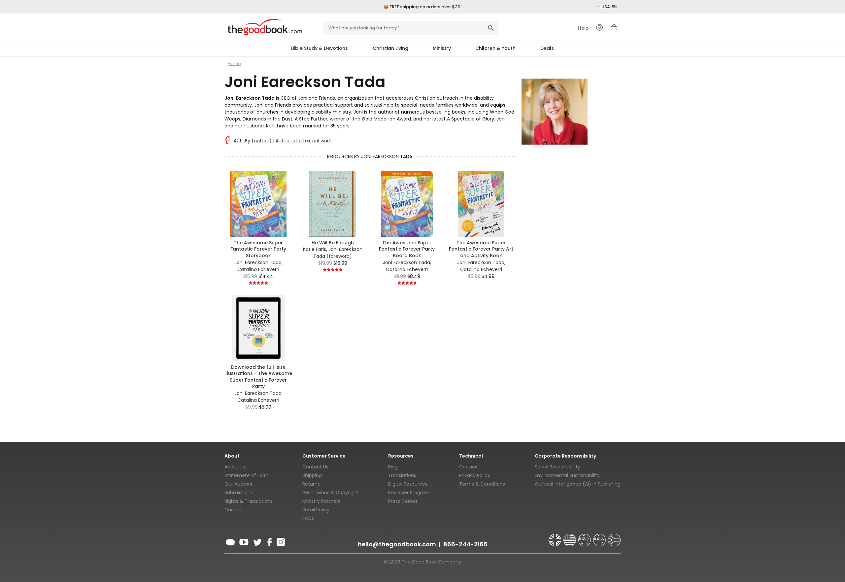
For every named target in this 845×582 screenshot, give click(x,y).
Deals (547, 48)
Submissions (238, 492)
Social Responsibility (557, 466)
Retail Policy (315, 509)
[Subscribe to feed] (230, 541)
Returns (311, 484)
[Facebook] (269, 541)
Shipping (312, 475)
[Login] (599, 28)
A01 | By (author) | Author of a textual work (282, 140)
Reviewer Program (409, 492)
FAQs (308, 518)
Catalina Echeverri (258, 269)
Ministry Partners (321, 501)
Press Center (403, 501)
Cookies (468, 466)
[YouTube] (244, 541)
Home (234, 63)
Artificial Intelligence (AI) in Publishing (578, 484)
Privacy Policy (474, 475)
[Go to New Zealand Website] (600, 537)
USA (606, 7)
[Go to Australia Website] (585, 537)
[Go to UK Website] (555, 537)
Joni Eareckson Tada (258, 262)
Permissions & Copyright (330, 492)
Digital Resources (407, 484)
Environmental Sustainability (567, 475)
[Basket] (614, 29)
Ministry (442, 48)
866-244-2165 (465, 544)
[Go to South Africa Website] (614, 537)
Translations (402, 475)
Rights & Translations (248, 501)
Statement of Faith (246, 475)
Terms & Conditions (482, 484)
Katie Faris (314, 249)
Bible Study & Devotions (319, 48)
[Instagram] (280, 541)
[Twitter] (257, 541)
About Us (234, 466)
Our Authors (238, 484)
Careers (233, 509)
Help (583, 28)
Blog (393, 466)
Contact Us (315, 466)
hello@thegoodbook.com (397, 544)
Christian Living (390, 48)
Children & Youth (495, 48)
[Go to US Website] (570, 537)
